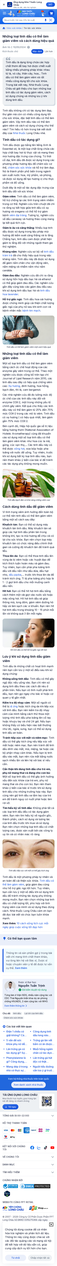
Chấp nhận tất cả (40, 1257)
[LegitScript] (18, 1194)
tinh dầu (17, 1013)
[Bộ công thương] (10, 1186)
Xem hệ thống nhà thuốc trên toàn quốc (28, 1078)
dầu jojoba (15, 574)
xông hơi (19, 448)
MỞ (50, 4)
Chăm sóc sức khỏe (13, 1018)
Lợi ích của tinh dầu (34, 1013)
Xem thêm (21, 968)
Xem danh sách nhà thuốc (28, 1084)
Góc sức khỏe (14, 28)
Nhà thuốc (19, 133)
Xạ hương (14, 386)
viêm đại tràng (18, 215)
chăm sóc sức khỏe (20, 167)
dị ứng (14, 706)
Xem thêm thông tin (14, 1005)
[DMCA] (35, 1186)
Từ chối (15, 1257)
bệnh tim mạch (31, 310)
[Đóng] (3, 4)
